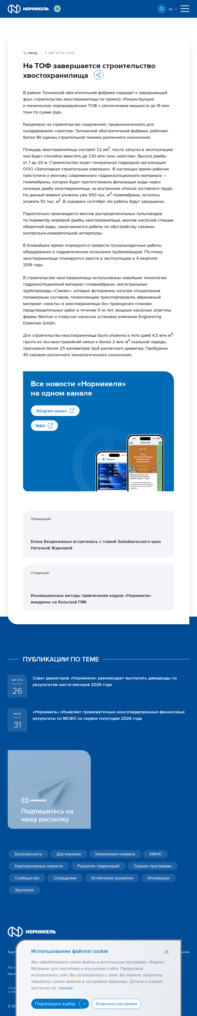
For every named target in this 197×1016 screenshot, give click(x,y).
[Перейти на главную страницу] (28, 9)
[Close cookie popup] (167, 951)
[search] (161, 9)
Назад (32, 52)
